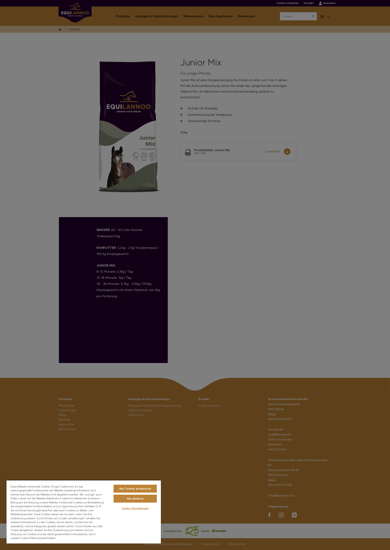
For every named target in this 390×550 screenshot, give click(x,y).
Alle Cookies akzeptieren (135, 488)
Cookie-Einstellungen (135, 508)
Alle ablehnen (135, 498)
